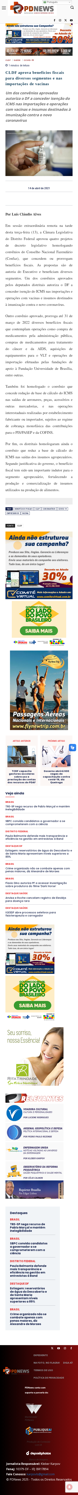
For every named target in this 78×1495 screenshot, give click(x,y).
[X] (65, 20)
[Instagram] (60, 20)
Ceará (27, 748)
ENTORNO (54, 777)
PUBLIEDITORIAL (26, 813)
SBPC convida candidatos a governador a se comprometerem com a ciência (29, 1248)
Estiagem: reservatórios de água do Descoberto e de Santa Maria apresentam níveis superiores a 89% (38, 854)
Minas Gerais (48, 800)
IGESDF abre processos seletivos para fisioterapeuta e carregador (30, 914)
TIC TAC (54, 830)
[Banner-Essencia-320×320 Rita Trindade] (34, 1084)
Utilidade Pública (49, 833)
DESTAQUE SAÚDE (46, 767)
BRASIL (9, 864)
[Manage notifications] (69, 1487)
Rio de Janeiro (42, 817)
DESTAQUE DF (25, 767)
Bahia (57, 744)
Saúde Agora (29, 823)
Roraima (17, 820)
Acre (19, 744)
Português (52, 2)
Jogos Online (17, 794)
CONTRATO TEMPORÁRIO (24, 757)
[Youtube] (71, 20)
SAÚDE (17, 60)
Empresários (13, 513)
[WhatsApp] (51, 198)
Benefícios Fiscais (23, 509)
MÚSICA (37, 804)
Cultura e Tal (53, 761)
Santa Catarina (34, 820)
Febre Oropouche (41, 787)
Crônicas (24, 761)
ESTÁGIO (53, 781)
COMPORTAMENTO (33, 751)
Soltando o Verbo (35, 827)
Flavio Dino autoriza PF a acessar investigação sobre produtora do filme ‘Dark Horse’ (36, 884)
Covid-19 (29, 60)
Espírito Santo (23, 781)
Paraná (51, 807)
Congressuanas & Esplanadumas (55, 754)
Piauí (28, 810)
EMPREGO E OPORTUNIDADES (29, 777)
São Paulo (51, 820)
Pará (28, 807)
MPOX (25, 804)
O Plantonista (53, 804)
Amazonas (44, 744)
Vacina (25, 513)
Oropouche (16, 807)
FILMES (58, 787)
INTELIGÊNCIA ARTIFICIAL (36, 790)
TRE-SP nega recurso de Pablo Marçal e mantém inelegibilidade (27, 1227)
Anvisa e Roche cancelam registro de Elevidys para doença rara (35, 899)
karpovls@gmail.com (41, 1474)
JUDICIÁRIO (34, 794)
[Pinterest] (43, 198)
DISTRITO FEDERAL (31, 774)
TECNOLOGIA (38, 830)
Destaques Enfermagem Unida (30, 771)
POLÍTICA (41, 810)
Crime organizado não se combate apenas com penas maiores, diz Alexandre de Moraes (37, 870)
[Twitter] (52, 1348)
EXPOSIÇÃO (33, 784)
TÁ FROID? (54, 827)
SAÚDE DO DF (47, 823)
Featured (48, 784)
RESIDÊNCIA (24, 817)
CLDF (8, 60)
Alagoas (30, 744)
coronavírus (49, 509)
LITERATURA (51, 794)
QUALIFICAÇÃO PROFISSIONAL (56, 813)
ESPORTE (40, 781)
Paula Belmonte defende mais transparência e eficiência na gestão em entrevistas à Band (28, 1271)
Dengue (31, 764)
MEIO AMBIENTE (28, 800)
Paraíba (39, 807)
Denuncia (44, 764)
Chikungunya (41, 748)
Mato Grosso (40, 797)
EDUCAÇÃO (52, 774)
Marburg (24, 797)
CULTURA (38, 761)
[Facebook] (54, 20)
